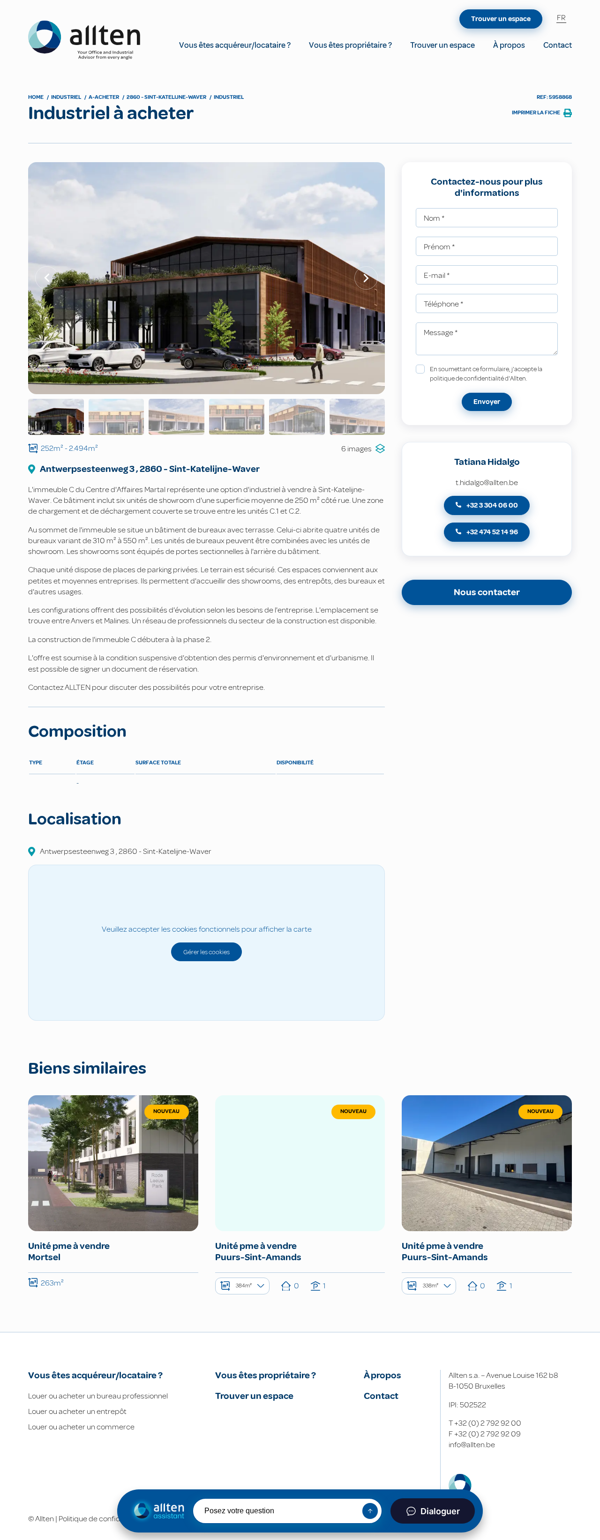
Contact (557, 45)
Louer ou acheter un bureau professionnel (98, 1396)
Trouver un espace (442, 45)
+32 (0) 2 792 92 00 (487, 1423)
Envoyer (486, 401)
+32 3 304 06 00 (491, 505)
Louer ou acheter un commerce (81, 1427)
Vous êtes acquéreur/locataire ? (235, 45)
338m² (430, 1285)
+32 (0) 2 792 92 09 (487, 1434)
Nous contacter (487, 592)
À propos (509, 45)
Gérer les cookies (206, 952)
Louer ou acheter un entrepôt (77, 1411)
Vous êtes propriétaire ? (350, 45)
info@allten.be (472, 1445)
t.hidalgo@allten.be (487, 482)
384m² (244, 1285)
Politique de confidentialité (103, 1519)
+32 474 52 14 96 (491, 532)
